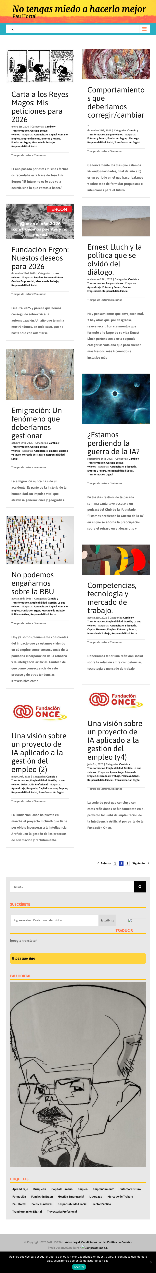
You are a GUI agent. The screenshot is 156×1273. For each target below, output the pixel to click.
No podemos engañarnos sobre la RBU (32, 583)
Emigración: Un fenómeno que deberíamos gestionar (36, 423)
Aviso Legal (72, 1242)
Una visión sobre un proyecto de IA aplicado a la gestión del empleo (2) (38, 752)
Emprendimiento (30, 138)
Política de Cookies (119, 1242)
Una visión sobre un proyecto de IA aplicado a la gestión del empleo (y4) (114, 740)
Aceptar (79, 1267)
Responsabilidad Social (24, 146)
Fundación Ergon (20, 142)
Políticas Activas (20, 614)
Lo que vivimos (114, 134)
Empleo (15, 138)
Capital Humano (58, 134)
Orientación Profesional (34, 784)
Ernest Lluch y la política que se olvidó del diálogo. (114, 259)
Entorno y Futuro (50, 138)
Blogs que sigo (23, 958)
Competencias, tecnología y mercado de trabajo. (111, 598)
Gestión (34, 130)
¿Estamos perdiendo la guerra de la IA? (113, 443)
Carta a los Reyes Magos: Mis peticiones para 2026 (39, 107)
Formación (19, 1196)
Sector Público (102, 1204)
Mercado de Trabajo (43, 142)
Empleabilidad (38, 602)
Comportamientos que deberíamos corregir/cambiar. (116, 106)
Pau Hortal (19, 1204)
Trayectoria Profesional (62, 1211)
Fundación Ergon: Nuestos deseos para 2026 (40, 258)
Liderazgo (133, 138)
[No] (151, 1262)
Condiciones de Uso (93, 1242)
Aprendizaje (41, 134)
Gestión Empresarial (22, 281)
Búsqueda (130, 466)
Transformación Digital (127, 142)
